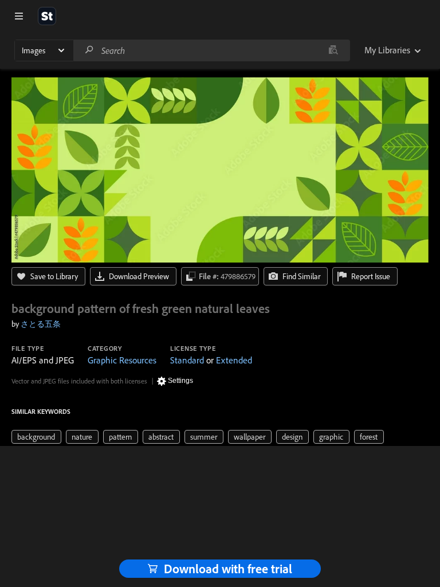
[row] (36, 437)
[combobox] (211, 50)
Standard (187, 360)
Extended (234, 360)
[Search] (89, 50)
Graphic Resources (122, 360)
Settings (180, 381)
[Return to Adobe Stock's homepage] (47, 16)
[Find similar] (333, 50)
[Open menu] (19, 16)
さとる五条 (41, 324)
